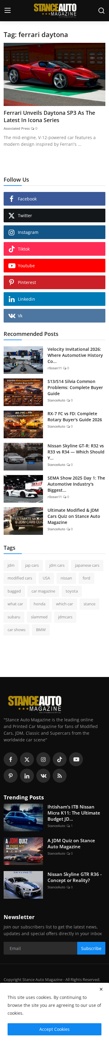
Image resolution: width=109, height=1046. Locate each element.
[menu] (7, 10)
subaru (14, 617)
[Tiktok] (60, 759)
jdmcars (65, 617)
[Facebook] (11, 759)
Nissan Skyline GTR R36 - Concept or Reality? (75, 877)
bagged (14, 591)
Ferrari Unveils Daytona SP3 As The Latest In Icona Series (49, 116)
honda (39, 604)
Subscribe (91, 948)
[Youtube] (76, 759)
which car (64, 604)
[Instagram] (43, 759)
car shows (16, 629)
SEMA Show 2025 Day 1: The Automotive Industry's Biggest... (76, 484)
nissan (66, 578)
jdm (11, 565)
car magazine (43, 591)
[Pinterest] (11, 776)
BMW (41, 629)
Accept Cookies (54, 1029)
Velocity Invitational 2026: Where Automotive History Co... (75, 355)
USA (46, 578)
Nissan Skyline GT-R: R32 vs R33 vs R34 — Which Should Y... (76, 452)
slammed (39, 617)
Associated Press (17, 128)
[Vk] (43, 776)
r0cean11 (55, 368)
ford (86, 578)
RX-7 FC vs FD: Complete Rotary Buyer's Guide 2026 (75, 416)
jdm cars (56, 565)
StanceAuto (56, 400)
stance (89, 604)
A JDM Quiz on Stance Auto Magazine (71, 843)
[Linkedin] (27, 776)
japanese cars (87, 565)
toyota (72, 591)
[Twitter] (27, 759)
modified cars (20, 578)
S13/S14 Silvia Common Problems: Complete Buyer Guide (75, 387)
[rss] (60, 776)
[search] (101, 10)
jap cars (32, 565)
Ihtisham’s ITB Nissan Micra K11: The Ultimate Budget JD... (74, 813)
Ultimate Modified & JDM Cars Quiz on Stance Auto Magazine (74, 516)
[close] (101, 989)
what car (15, 604)
